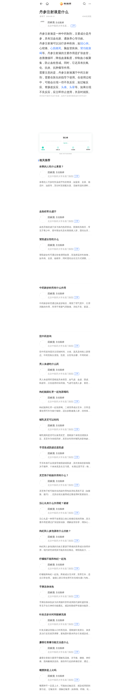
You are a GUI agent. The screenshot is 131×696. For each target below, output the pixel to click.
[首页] (40, 4)
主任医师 (56, 22)
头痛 (64, 87)
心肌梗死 (55, 48)
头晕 (72, 87)
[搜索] (85, 4)
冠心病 (84, 43)
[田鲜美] (42, 24)
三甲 (73, 26)
